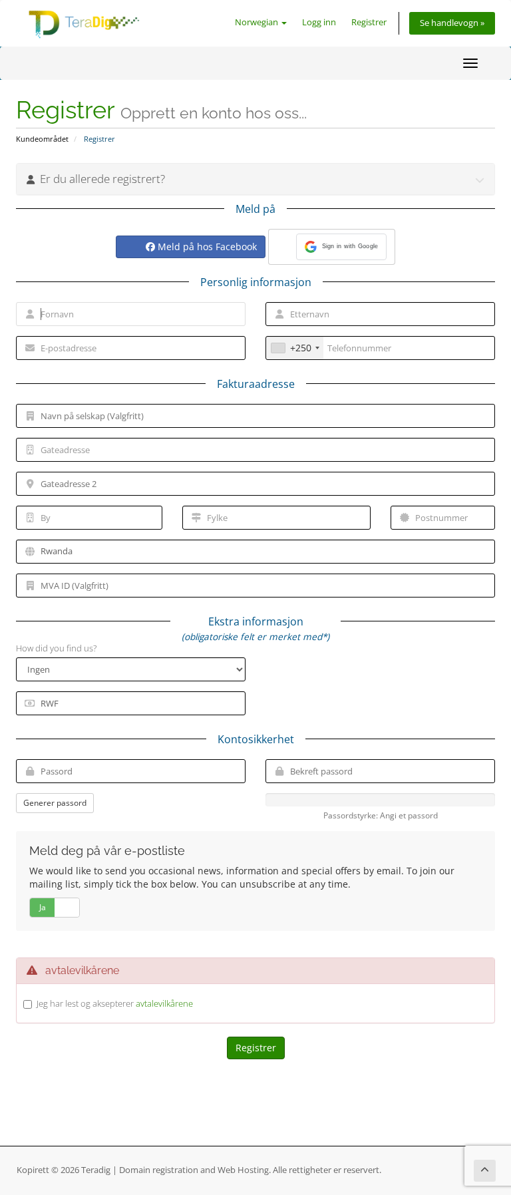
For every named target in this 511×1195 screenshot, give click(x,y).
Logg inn (319, 22)
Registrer (369, 22)
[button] (341, 247)
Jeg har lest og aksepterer (115, 1003)
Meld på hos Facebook (206, 246)
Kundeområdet (42, 139)
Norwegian (257, 22)
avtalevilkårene (164, 1003)
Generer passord (54, 802)
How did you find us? (56, 648)
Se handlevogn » (452, 23)
